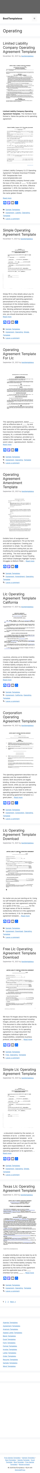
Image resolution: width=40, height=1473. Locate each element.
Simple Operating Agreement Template (19, 232)
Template (6, 216)
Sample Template (24, 1460)
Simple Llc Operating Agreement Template (19, 1071)
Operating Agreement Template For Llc (19, 354)
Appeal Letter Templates (12, 1333)
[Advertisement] (20, 1411)
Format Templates (10, 1346)
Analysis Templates (10, 1329)
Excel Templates (9, 1339)
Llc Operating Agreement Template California (19, 598)
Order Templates (9, 1356)
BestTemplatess (12, 18)
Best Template (19, 1462)
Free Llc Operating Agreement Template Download (19, 953)
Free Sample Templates (12, 1458)
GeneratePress (20, 1470)
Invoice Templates (10, 1349)
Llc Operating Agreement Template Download (19, 834)
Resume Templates (10, 1360)
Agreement (10, 213)
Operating (26, 213)
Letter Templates (9, 1353)
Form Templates (9, 1343)
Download (19, 931)
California (19, 695)
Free (7, 1055)
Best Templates (10, 1460)
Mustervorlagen (24, 1464)
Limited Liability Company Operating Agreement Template (19, 47)
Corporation (19, 813)
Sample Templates (13, 210)
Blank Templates (9, 1336)
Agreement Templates (11, 1326)
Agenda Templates (10, 1323)
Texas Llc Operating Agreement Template (19, 1188)
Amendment (20, 576)
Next (13, 1302)
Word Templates (9, 1366)
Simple (26, 332)
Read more (7, 198)
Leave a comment (13, 219)
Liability (18, 213)
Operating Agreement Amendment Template (12, 480)
